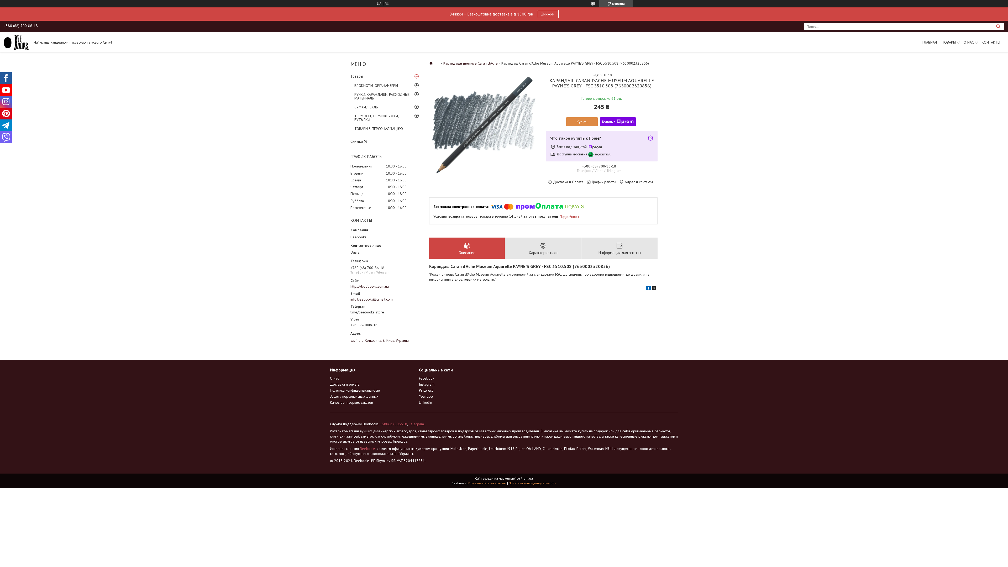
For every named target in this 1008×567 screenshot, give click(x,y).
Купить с (608, 121)
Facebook (426, 378)
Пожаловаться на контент (487, 483)
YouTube (426, 396)
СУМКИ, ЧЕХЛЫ (366, 107)
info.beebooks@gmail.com (371, 299)
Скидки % (358, 141)
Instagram (426, 384)
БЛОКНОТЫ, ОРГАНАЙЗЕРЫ (376, 85)
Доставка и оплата (345, 384)
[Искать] (998, 26)
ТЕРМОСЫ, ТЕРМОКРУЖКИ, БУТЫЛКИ (376, 118)
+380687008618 (393, 424)
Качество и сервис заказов (351, 402)
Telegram (416, 424)
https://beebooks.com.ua (369, 286)
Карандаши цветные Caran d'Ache (470, 63)
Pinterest (426, 390)
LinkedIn (425, 402)
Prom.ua (527, 478)
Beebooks (368, 448)
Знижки (547, 14)
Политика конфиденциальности (355, 390)
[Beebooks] (16, 42)
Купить (582, 121)
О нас (969, 42)
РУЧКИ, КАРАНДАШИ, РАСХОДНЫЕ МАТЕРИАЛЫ (382, 96)
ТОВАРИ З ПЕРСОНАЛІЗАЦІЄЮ (378, 128)
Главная (929, 42)
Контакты (991, 42)
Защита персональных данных (354, 396)
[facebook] (648, 289)
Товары (949, 42)
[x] (654, 289)
